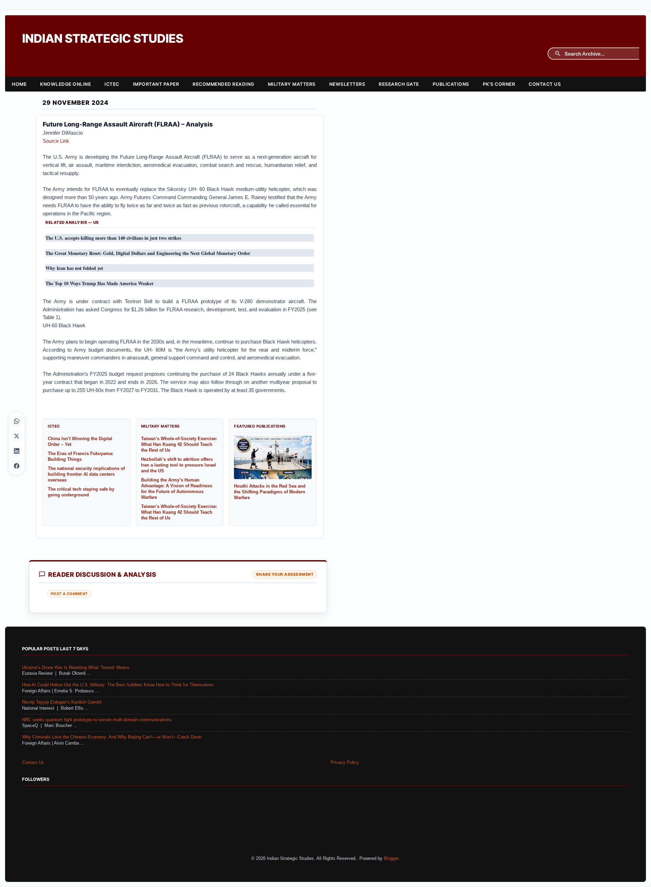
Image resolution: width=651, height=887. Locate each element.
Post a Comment (69, 593)
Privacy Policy (345, 762)
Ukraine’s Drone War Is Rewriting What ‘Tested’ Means (76, 667)
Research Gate (399, 84)
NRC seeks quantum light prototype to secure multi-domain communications (97, 719)
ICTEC (111, 84)
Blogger (391, 858)
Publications (451, 84)
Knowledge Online (65, 84)
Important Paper (156, 84)
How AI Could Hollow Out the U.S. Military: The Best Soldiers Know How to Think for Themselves (118, 685)
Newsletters (347, 84)
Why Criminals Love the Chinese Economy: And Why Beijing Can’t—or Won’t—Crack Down (111, 737)
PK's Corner (499, 84)
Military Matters (292, 84)
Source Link (56, 141)
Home (19, 84)
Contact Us (545, 84)
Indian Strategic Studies (102, 38)
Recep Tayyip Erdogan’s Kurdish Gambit (62, 702)
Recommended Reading (223, 84)
